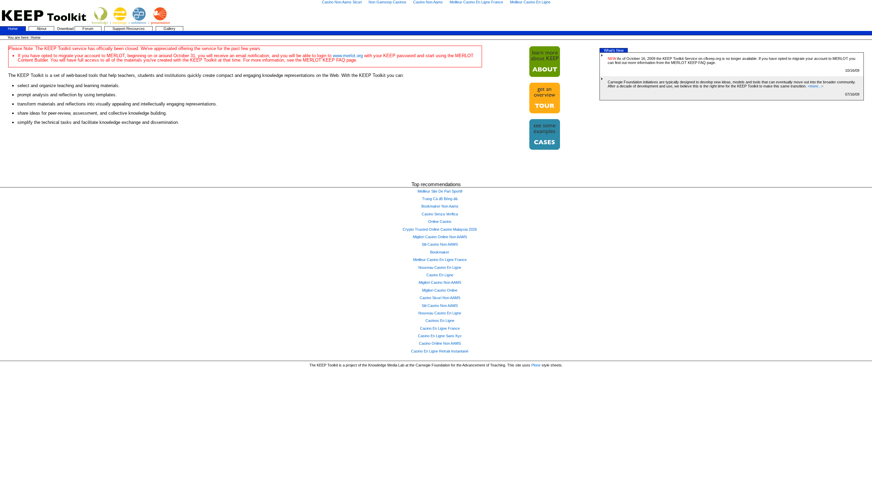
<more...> (815, 86)
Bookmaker (439, 252)
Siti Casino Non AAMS (440, 244)
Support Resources (128, 29)
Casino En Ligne (439, 275)
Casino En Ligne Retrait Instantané (439, 351)
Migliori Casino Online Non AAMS (440, 237)
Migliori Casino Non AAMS (440, 282)
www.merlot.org (348, 55)
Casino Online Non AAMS (440, 343)
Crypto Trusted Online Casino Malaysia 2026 (440, 229)
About (41, 29)
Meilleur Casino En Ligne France (440, 260)
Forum (87, 29)
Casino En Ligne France (440, 328)
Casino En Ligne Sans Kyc (440, 336)
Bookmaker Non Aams (439, 206)
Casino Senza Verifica (440, 214)
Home (13, 29)
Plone (536, 365)
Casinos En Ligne (439, 320)
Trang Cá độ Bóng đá (439, 199)
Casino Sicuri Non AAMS (440, 298)
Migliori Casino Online (439, 290)
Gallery (169, 29)
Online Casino (439, 221)
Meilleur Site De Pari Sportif (440, 191)
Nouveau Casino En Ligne (439, 267)
